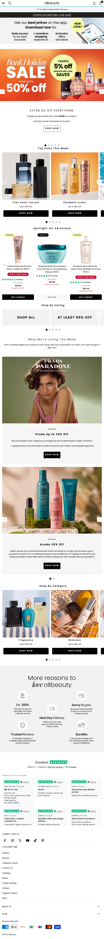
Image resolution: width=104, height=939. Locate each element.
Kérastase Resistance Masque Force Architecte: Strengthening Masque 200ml (52, 269)
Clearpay (6, 873)
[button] (9, 3)
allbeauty (12, 934)
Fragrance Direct (10, 893)
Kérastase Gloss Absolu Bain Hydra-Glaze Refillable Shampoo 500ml (86, 269)
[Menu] (3, 3)
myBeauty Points (10, 863)
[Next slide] (101, 91)
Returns (5, 858)
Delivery (5, 853)
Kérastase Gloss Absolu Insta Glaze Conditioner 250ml (18, 267)
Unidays (5, 888)
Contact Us (7, 868)
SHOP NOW (52, 565)
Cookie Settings (9, 883)
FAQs (4, 898)
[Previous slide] (2, 91)
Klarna (5, 878)
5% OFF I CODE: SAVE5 (18, 274)
